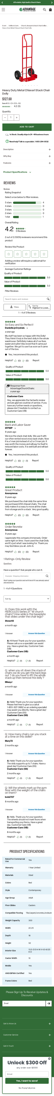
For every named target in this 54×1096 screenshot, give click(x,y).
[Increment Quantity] (16, 118)
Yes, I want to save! (27, 1080)
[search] (44, 9)
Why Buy (7, 156)
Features (7, 163)
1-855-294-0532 (41, 142)
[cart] (50, 11)
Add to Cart (27, 127)
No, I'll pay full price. (27, 1088)
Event (4, 26)
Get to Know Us (9, 1024)
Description (8, 150)
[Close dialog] (49, 1058)
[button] (27, 57)
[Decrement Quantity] (5, 118)
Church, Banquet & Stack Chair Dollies (34, 26)
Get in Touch (8, 1046)
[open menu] (3, 9)
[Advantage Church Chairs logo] (27, 10)
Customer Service (10, 1035)
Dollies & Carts (14, 26)
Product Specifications (15, 172)
